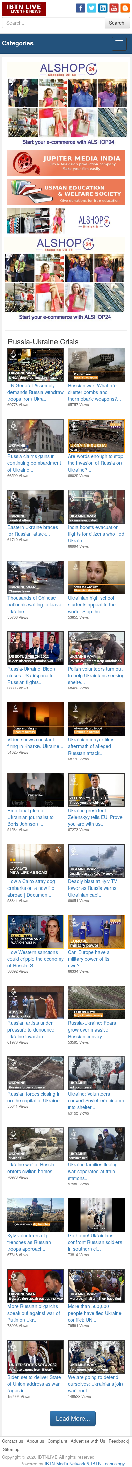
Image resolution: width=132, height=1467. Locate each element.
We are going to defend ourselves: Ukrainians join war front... (95, 1384)
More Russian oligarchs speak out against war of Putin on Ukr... (33, 1313)
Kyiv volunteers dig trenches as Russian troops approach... (29, 1242)
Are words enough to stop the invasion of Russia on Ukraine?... (95, 463)
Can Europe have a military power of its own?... (89, 959)
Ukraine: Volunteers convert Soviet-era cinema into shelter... (96, 1100)
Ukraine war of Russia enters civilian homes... (32, 1168)
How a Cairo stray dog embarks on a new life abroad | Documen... (31, 888)
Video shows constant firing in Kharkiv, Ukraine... (35, 743)
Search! (117, 22)
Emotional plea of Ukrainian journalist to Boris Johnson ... (30, 817)
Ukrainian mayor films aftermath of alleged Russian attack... (91, 746)
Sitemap (11, 1449)
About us (35, 1441)
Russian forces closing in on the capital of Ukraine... (35, 1097)
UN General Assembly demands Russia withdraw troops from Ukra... (35, 392)
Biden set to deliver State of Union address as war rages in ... (34, 1384)
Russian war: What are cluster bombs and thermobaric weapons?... (94, 392)
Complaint (57, 1441)
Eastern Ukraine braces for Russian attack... (32, 530)
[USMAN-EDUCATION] (66, 193)
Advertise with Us (88, 1441)
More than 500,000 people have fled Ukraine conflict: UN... (95, 1313)
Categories (18, 42)
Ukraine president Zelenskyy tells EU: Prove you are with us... (95, 817)
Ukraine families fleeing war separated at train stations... (93, 1171)
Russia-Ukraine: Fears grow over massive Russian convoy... (92, 1029)
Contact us (12, 1441)
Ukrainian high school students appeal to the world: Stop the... (92, 604)
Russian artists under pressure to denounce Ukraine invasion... (30, 1029)
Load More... (73, 1418)
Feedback (118, 1441)
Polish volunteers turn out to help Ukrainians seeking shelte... (96, 675)
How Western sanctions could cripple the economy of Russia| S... (35, 959)
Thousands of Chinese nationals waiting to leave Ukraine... (34, 604)
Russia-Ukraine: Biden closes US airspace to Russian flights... (31, 675)
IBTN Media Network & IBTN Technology (85, 1463)
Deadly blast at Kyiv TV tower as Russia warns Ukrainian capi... (92, 888)
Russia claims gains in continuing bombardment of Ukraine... (34, 463)
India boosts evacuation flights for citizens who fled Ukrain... (96, 534)
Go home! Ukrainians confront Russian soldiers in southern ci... (95, 1242)
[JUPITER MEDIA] (66, 164)
